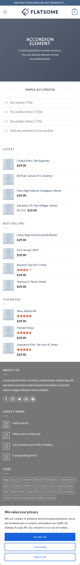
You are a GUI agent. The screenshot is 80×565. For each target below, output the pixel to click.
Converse (26, 479)
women (51, 497)
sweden (69, 491)
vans (16, 497)
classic (14, 479)
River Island (18, 491)
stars (59, 491)
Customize (40, 546)
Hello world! (20, 423)
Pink (6, 491)
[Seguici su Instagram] (13, 399)
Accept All (39, 536)
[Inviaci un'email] (26, 399)
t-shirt (7, 497)
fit (46, 479)
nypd (60, 485)
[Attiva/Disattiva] (6, 103)
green (53, 479)
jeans (6, 485)
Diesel (38, 479)
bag (6, 479)
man (52, 485)
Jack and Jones (67, 479)
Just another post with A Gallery (32, 444)
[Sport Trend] (40, 12)
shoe (50, 491)
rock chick (33, 491)
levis (44, 485)
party (69, 485)
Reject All (40, 556)
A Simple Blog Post (24, 455)
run (43, 491)
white (41, 497)
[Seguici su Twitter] (20, 399)
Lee (37, 485)
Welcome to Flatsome (26, 433)
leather (27, 485)
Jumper (17, 485)
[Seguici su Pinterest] (33, 399)
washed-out (28, 497)
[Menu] (5, 12)
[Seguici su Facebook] (6, 399)
